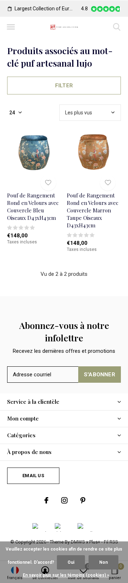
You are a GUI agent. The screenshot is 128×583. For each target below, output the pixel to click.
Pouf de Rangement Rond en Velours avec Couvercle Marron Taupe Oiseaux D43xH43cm (92, 210)
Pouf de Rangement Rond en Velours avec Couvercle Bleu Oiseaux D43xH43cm (33, 206)
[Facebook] (46, 500)
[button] (10, 27)
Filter (64, 85)
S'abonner (99, 374)
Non (103, 562)
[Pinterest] (82, 500)
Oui (71, 562)
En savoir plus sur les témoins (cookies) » (66, 575)
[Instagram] (64, 500)
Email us (33, 475)
